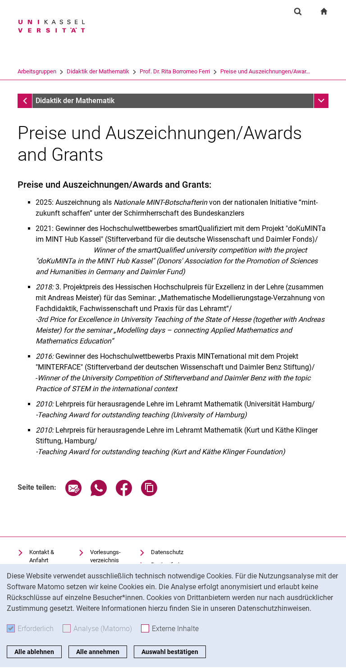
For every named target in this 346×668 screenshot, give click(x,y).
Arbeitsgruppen (37, 71)
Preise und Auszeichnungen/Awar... (265, 71)
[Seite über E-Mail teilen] (73, 493)
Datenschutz (167, 552)
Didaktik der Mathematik (98, 71)
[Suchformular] (297, 11)
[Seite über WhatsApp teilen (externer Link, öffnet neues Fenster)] (99, 493)
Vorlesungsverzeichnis (105, 556)
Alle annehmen (97, 651)
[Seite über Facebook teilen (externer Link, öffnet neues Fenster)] (124, 493)
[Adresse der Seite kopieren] (149, 493)
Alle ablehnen (34, 651)
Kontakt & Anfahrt (41, 556)
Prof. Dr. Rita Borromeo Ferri (175, 71)
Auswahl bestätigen (169, 651)
